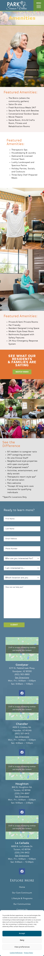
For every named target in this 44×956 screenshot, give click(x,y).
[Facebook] (22, 693)
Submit (14, 625)
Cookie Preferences (16, 953)
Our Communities (22, 904)
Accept (22, 933)
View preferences (22, 947)
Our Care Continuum (22, 893)
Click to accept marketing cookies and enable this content (22, 649)
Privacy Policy (28, 953)
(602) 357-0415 (22, 734)
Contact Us (22, 910)
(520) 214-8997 (22, 794)
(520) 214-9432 (22, 853)
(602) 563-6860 (22, 674)
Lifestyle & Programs (22, 898)
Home (22, 887)
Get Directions (22, 678)
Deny (22, 940)
